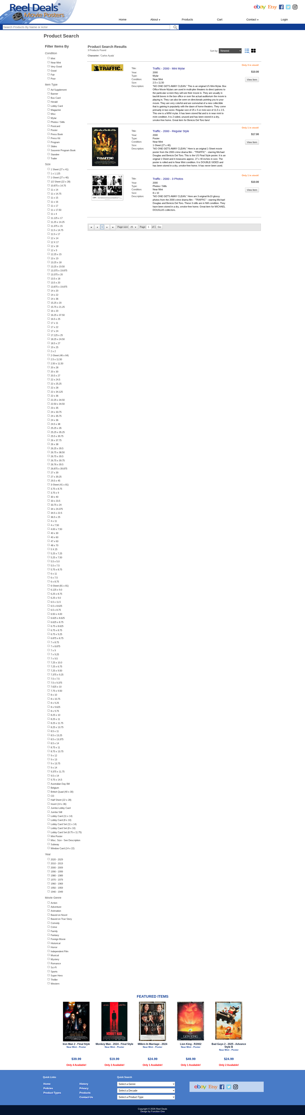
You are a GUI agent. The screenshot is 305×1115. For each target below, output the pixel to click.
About (154, 19)
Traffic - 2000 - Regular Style (171, 131)
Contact (251, 19)
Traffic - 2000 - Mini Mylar (169, 68)
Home (122, 19)
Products (187, 19)
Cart (219, 19)
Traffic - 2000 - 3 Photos (168, 178)
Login (284, 19)
